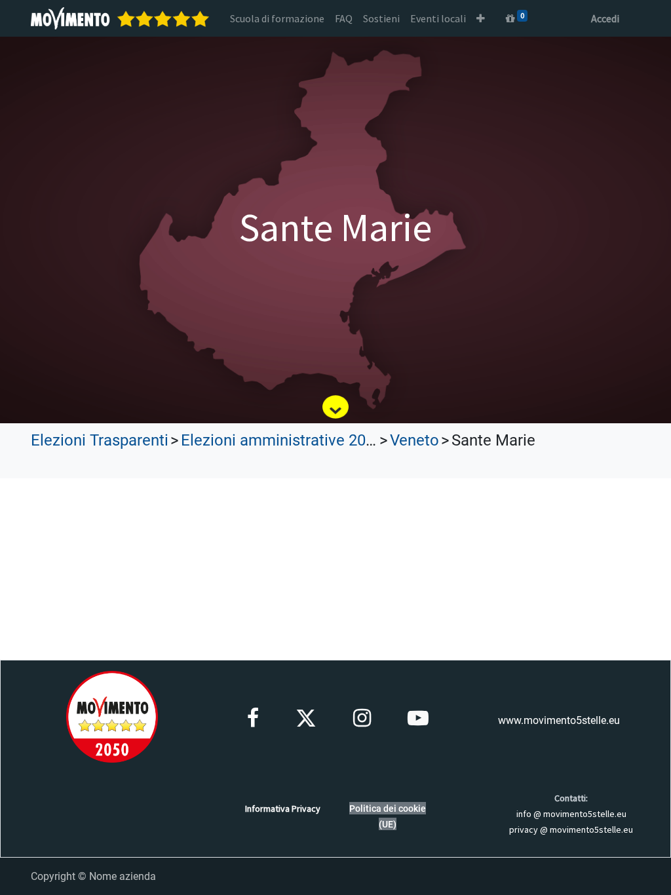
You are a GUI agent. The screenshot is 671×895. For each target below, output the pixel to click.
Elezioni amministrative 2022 (282, 440)
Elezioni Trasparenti (99, 440)
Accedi (605, 18)
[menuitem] (277, 18)
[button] (480, 18)
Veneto (414, 440)
